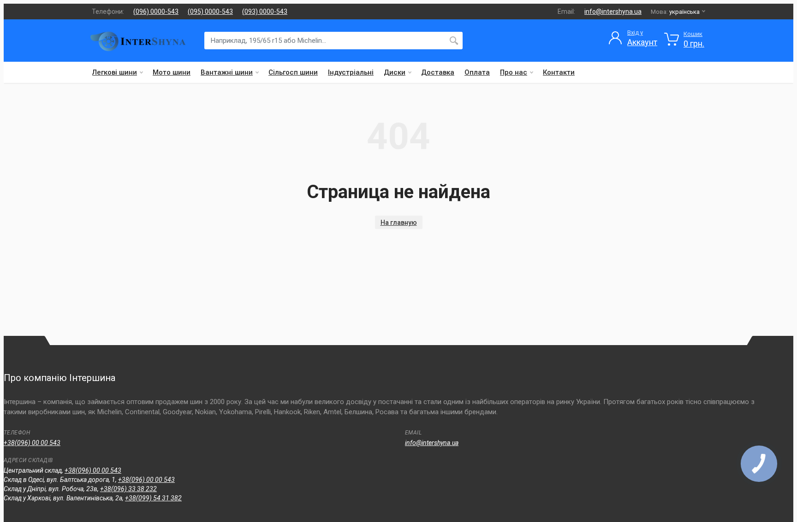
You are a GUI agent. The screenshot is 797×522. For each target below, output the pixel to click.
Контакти (559, 72)
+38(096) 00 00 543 (32, 442)
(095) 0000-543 (210, 11)
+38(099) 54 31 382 (153, 498)
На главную (399, 222)
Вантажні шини (227, 72)
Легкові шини (114, 72)
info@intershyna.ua (613, 11)
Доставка (437, 72)
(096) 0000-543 (155, 11)
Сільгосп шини (293, 72)
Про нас (513, 72)
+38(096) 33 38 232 (128, 489)
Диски (394, 72)
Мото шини (171, 72)
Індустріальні (351, 72)
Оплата (477, 72)
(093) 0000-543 (264, 11)
